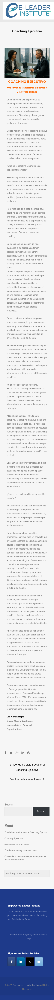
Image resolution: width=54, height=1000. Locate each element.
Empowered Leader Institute (26, 985)
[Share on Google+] (16, 752)
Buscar (8, 804)
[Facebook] (12, 961)
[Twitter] (30, 961)
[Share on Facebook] (5, 752)
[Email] (39, 961)
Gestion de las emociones (25, 779)
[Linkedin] (21, 961)
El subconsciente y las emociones (20, 850)
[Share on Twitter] (10, 752)
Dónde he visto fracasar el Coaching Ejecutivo (26, 832)
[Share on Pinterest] (28, 752)
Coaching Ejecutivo (13, 838)
